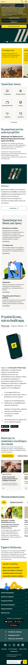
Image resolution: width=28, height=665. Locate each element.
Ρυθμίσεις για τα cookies (14, 18)
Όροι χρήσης (4, 649)
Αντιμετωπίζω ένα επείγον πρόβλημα (13, 576)
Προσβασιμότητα (14, 651)
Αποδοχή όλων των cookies (14, 26)
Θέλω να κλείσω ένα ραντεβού (11, 567)
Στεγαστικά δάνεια (8, 456)
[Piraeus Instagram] (14, 645)
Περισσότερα (14, 122)
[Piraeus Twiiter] (10, 645)
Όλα (4, 502)
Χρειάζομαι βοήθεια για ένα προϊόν (12, 573)
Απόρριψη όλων (14, 22)
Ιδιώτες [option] (3, 1)
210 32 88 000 (19, 638)
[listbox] (3, 1)
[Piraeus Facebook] (5, 645)
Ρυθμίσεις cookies (23, 649)
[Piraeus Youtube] (18, 645)
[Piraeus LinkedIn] (23, 645)
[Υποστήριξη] (25, 2)
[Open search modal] (22, 1)
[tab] (5, 326)
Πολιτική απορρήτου (12, 649)
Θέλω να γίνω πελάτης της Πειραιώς (13, 570)
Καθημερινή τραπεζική (16, 502)
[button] (4, 41)
